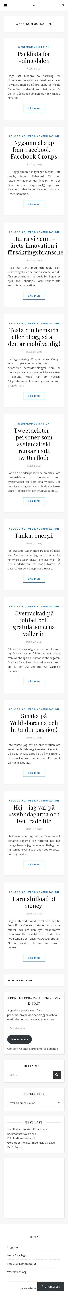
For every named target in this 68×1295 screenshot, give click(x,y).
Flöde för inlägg (16, 1255)
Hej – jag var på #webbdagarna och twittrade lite (34, 814)
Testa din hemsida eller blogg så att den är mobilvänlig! (34, 336)
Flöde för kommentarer (21, 1263)
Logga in (12, 1247)
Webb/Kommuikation (34, 47)
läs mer (34, 108)
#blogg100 (17, 136)
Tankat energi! (34, 535)
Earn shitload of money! (34, 902)
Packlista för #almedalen (34, 57)
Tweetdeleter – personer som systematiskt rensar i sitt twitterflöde (34, 443)
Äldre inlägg (21, 980)
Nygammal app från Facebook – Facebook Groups (34, 149)
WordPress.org (16, 1272)
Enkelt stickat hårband (21, 1138)
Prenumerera (19, 1039)
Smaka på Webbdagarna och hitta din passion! (34, 722)
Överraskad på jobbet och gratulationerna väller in (34, 623)
